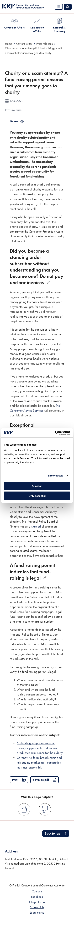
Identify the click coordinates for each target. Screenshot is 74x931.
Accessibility (37, 907)
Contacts (37, 891)
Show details (55, 475)
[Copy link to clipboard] (48, 282)
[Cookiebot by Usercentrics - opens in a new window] (55, 433)
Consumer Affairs (14, 27)
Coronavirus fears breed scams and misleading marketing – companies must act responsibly (39, 763)
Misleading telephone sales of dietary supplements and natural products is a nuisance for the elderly (40, 748)
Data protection (37, 902)
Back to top (52, 833)
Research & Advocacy (59, 29)
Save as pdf (41, 780)
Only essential (37, 495)
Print (15, 780)
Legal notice (37, 912)
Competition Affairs (37, 29)
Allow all (37, 486)
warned (36, 526)
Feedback (37, 897)
